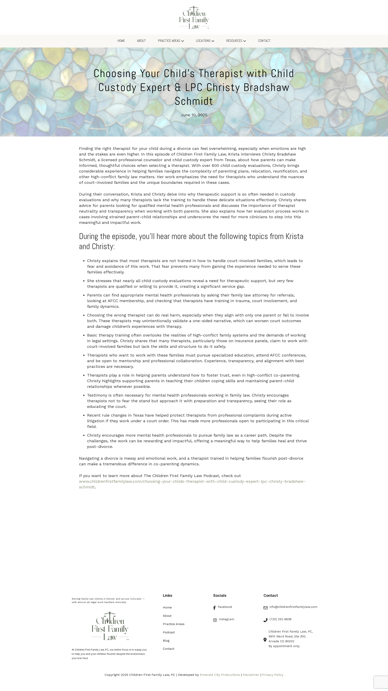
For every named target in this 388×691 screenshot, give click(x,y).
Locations (203, 40)
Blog (166, 640)
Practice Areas (169, 40)
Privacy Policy (272, 675)
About (141, 40)
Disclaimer (251, 675)
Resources (234, 40)
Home (121, 40)
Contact (264, 40)
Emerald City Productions (220, 675)
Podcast (169, 632)
